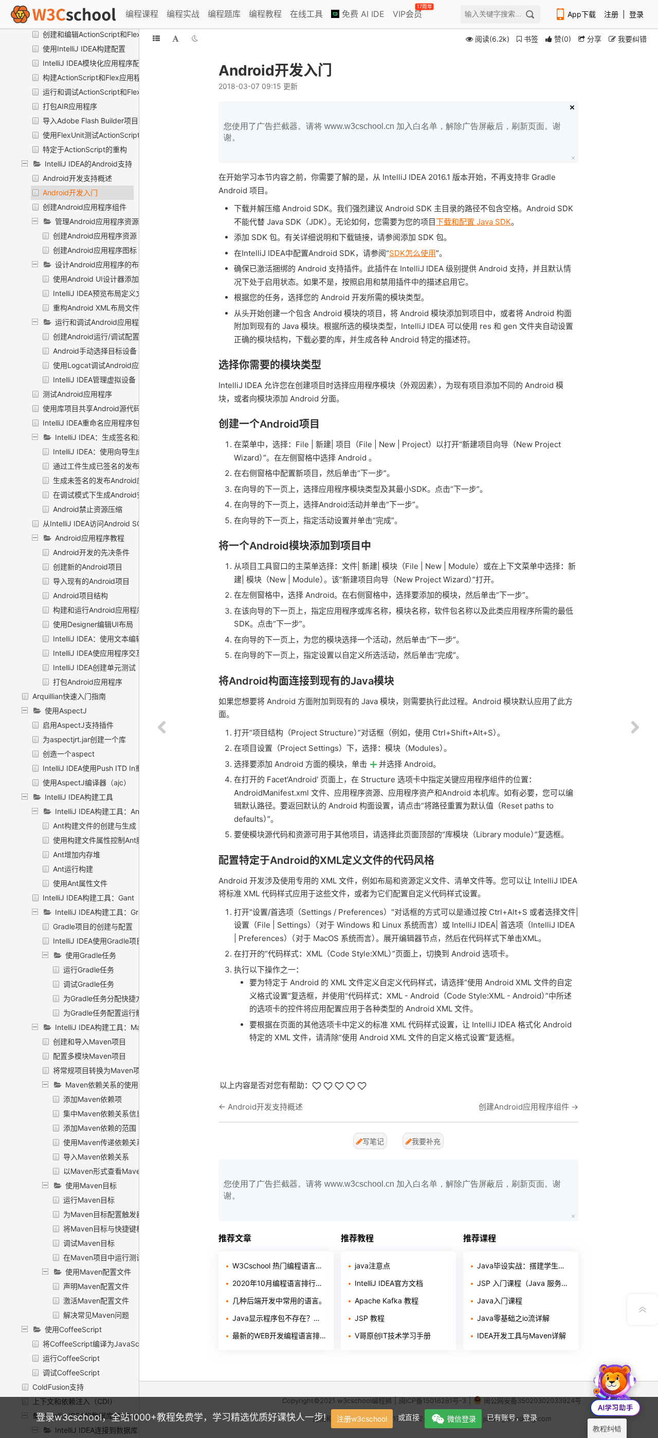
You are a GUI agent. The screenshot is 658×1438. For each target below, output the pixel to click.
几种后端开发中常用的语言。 (279, 1300)
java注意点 (372, 1265)
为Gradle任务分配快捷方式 (106, 998)
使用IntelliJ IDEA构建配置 (84, 48)
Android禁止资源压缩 (87, 509)
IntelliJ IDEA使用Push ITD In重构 (96, 768)
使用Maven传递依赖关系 (103, 1142)
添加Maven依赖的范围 (99, 1127)
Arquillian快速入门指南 (69, 696)
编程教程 (265, 14)
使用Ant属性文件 (80, 883)
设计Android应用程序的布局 (100, 264)
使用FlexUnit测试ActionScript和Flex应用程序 (116, 135)
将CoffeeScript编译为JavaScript (97, 1343)
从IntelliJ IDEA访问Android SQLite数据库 (109, 523)
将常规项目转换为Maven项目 (100, 1070)
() (562, 38)
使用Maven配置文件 (98, 1271)
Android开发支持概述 (77, 178)
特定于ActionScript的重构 (85, 149)
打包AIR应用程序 (70, 106)
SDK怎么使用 (412, 253)
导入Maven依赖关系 (96, 1156)
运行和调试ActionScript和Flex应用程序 (106, 91)
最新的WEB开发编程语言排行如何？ (279, 1335)
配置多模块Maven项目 (89, 1056)
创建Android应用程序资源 (95, 235)
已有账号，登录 (512, 1417)
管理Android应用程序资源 (97, 221)
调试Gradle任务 (88, 984)
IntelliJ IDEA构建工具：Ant (98, 811)
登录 (636, 14)
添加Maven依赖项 (92, 1099)
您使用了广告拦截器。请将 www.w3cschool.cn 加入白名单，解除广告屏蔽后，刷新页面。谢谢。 (392, 132)
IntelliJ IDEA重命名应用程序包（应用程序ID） (116, 422)
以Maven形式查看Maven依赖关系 (118, 1171)
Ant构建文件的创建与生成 (94, 825)
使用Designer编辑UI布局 (93, 624)
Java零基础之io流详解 (513, 1318)
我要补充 (426, 1141)
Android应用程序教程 (89, 537)
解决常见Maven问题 (96, 1315)
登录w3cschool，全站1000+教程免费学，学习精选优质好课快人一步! (181, 1417)
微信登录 (461, 1418)
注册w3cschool (362, 1418)
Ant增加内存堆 (76, 854)
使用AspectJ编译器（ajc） (87, 782)
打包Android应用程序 (87, 681)
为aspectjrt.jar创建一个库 (84, 739)
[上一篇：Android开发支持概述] (162, 727)
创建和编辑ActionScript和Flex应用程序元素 (113, 34)
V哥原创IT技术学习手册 (393, 1335)
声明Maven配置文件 (96, 1286)
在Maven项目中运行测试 (103, 1257)
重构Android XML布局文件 (96, 307)
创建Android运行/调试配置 (96, 336)
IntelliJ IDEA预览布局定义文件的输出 (112, 293)
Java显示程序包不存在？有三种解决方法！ (279, 1318)
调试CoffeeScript (71, 1372)
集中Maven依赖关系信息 (103, 1113)
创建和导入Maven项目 (89, 1041)
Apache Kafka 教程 (386, 1300)
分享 (593, 38)
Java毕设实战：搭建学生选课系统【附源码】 (524, 1265)
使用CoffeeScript (73, 1329)
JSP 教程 (370, 1318)
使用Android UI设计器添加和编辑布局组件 (121, 278)
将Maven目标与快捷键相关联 (110, 1228)
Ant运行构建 (73, 868)
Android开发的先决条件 (91, 552)
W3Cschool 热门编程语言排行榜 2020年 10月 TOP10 (279, 1265)
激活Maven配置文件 (96, 1300)
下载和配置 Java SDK (473, 222)
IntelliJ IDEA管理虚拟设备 (94, 379)
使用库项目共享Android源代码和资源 (102, 408)
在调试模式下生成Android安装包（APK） (120, 494)
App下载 (582, 14)
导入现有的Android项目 (91, 581)
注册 (611, 14)
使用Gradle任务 (90, 955)
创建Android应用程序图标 (95, 250)
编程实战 (183, 14)
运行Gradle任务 (88, 969)
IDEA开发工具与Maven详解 (521, 1335)
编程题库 (224, 14)
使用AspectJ (66, 710)
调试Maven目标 (89, 1243)
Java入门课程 (499, 1300)
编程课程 (141, 14)
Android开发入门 (70, 192)
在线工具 (306, 14)
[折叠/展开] (156, 38)
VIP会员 (408, 12)
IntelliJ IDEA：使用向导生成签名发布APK (119, 451)
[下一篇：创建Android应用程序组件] (635, 727)
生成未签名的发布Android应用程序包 (113, 480)
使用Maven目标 (91, 1185)
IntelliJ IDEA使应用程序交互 (98, 653)
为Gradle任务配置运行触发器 (110, 1012)
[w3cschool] (63, 14)
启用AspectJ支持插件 (78, 725)
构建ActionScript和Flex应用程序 (95, 77)
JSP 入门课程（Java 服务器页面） (524, 1283)
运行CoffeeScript (71, 1358)
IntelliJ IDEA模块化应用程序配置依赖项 (106, 63)
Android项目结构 (80, 595)
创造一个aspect (69, 753)
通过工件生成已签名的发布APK (103, 466)
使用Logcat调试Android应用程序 (106, 365)
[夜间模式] (195, 38)
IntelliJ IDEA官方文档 (389, 1283)
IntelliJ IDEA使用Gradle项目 (98, 940)
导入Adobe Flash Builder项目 (90, 120)
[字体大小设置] (175, 38)
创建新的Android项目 (87, 566)
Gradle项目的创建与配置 (93, 926)
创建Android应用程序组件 (84, 206)
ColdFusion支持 (58, 1386)
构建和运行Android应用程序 (98, 609)
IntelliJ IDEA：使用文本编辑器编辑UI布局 (119, 638)
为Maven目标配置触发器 (103, 1214)
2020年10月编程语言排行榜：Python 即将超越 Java (279, 1283)
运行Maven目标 (89, 1199)
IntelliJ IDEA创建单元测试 (94, 667)
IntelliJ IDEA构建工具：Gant (88, 897)
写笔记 (373, 1141)
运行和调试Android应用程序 (100, 322)
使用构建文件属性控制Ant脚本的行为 (112, 840)
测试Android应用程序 (77, 394)
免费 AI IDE (362, 14)
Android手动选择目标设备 (95, 350)
